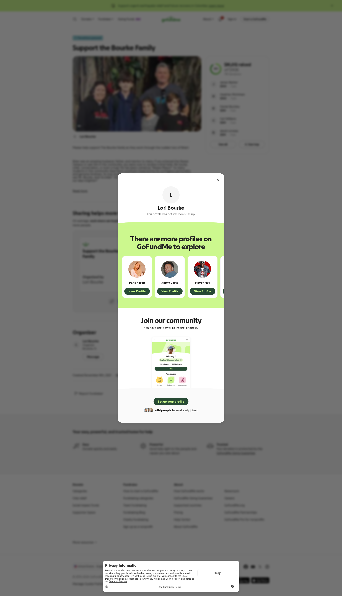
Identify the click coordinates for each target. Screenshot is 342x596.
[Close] (217, 179)
